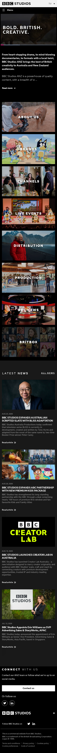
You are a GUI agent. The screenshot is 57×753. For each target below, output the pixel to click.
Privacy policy (28, 743)
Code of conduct (28, 746)
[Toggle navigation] (53, 3)
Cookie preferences (10, 746)
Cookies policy (43, 743)
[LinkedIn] (12, 703)
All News (48, 373)
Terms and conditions (11, 743)
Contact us (28, 688)
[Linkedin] (33, 724)
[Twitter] (28, 724)
